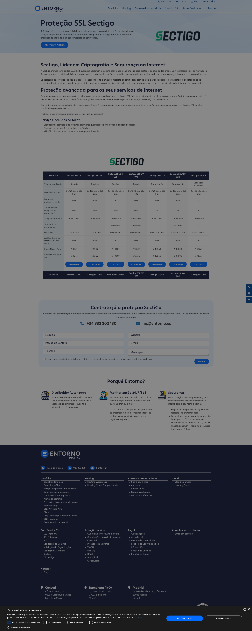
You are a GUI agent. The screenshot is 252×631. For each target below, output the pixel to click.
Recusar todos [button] (223, 618)
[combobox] (244, 609)
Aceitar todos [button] (184, 618)
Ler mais (138, 617)
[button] (84, 627)
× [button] (249, 609)
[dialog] (126, 618)
